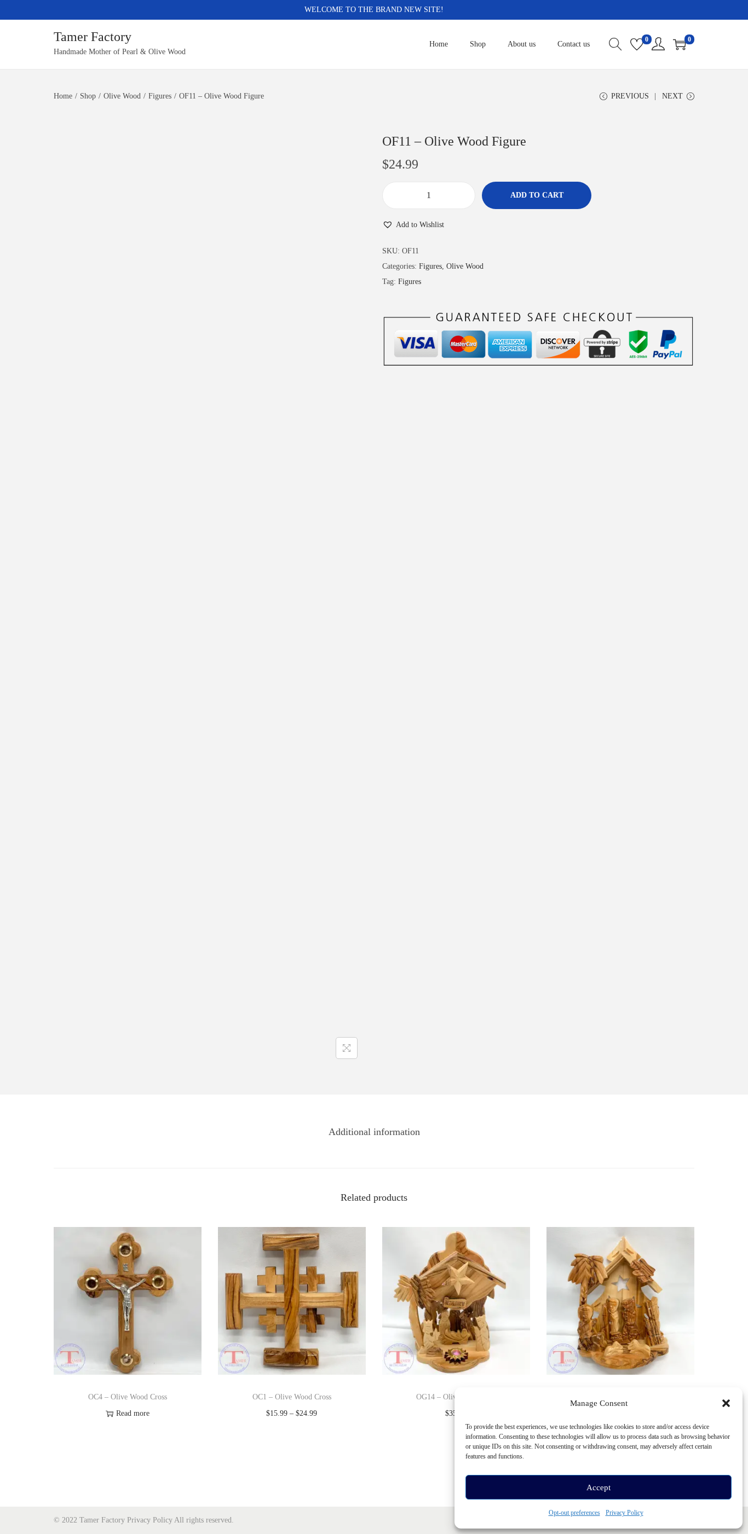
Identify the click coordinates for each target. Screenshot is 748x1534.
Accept (598, 1487)
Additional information (374, 1131)
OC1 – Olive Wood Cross (291, 1397)
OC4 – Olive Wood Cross (127, 1397)
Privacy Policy (624, 1512)
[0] (636, 44)
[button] (726, 1403)
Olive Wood (122, 96)
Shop (88, 96)
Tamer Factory (92, 37)
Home (63, 96)
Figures (159, 96)
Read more (132, 1413)
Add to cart (536, 195)
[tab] (374, 1131)
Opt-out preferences (574, 1512)
